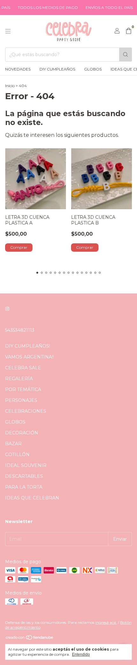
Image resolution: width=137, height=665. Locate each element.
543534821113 (19, 330)
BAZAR (13, 444)
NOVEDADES (18, 69)
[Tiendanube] (29, 638)
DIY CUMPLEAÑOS (57, 69)
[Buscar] (125, 55)
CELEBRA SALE (23, 368)
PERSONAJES (21, 400)
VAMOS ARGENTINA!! (29, 357)
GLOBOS (93, 69)
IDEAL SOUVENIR (26, 465)
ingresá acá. (106, 622)
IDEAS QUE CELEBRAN (32, 498)
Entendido (81, 654)
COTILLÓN (17, 454)
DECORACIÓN (21, 433)
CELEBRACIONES (25, 411)
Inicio (10, 85)
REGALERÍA (19, 378)
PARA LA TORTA (23, 487)
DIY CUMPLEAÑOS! (27, 346)
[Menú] (8, 31)
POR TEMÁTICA (23, 389)
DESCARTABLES (24, 476)
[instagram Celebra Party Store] (7, 309)
